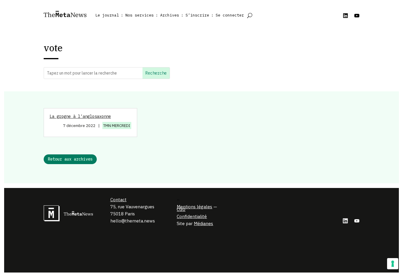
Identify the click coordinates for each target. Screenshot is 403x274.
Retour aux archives (70, 159)
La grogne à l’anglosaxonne (80, 116)
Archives (169, 15)
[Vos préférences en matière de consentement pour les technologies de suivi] (392, 263)
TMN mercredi (116, 125)
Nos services (139, 15)
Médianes (203, 223)
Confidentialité (192, 216)
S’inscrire (197, 15)
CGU (181, 209)
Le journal (107, 15)
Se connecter (230, 15)
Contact (118, 199)
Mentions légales (194, 206)
